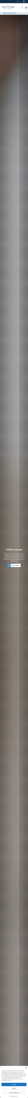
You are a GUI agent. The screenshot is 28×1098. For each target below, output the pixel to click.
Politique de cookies (13, 1096)
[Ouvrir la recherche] (22, 7)
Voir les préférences (14, 1093)
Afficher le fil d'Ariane (9, 13)
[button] (26, 1068)
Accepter (14, 1084)
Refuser (14, 1088)
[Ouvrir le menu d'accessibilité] (24, 1)
